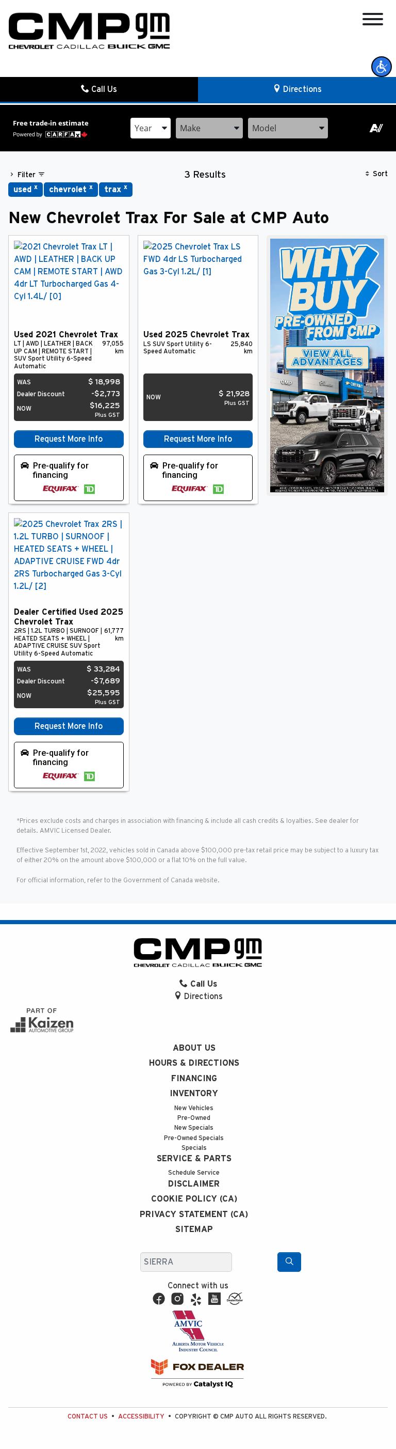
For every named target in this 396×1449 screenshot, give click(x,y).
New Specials (193, 1128)
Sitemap (194, 1229)
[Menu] (373, 21)
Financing (194, 1078)
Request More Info (69, 439)
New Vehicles (193, 1108)
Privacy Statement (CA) (194, 1214)
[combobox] (150, 128)
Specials (194, 1148)
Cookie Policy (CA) (194, 1199)
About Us (194, 1048)
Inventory (194, 1093)
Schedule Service (194, 1173)
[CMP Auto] (89, 31)
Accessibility (141, 1416)
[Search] (289, 1262)
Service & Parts (194, 1159)
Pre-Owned (193, 1118)
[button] (381, 66)
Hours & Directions (194, 1063)
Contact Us (88, 1416)
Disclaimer (194, 1184)
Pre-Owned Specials (194, 1138)
